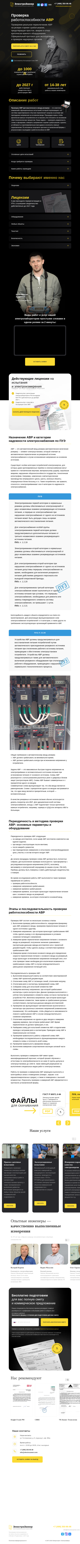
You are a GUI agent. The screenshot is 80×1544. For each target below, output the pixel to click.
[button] (50, 4)
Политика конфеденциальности (18, 1540)
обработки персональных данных (49, 1329)
